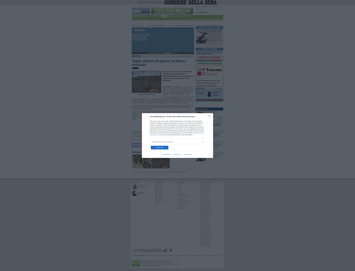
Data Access (177, 154)
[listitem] (177, 142)
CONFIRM (159, 147)
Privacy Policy (188, 154)
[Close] (209, 117)
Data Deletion (167, 154)
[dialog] (177, 135)
